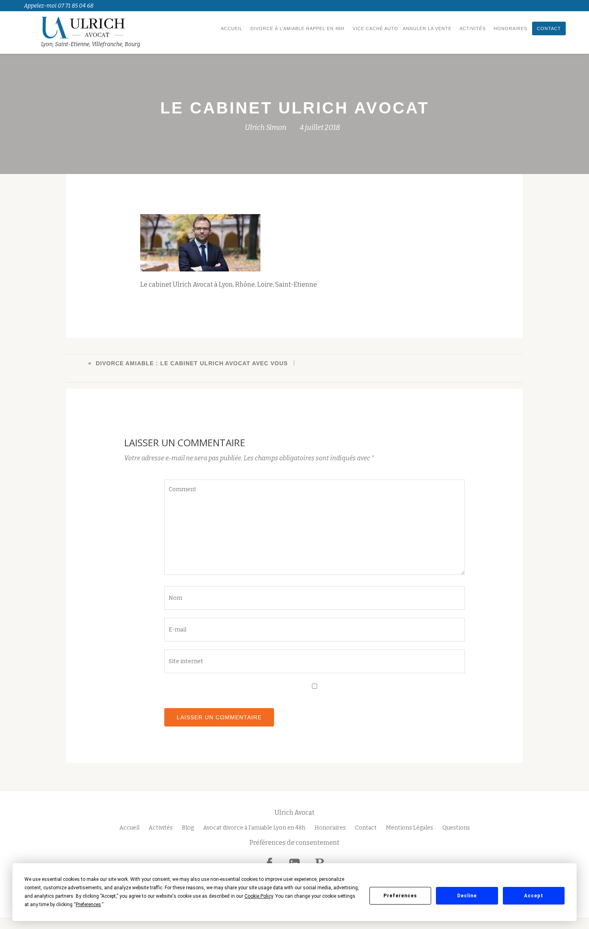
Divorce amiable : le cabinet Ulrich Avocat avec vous (192, 363)
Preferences (400, 896)
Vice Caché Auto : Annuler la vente (402, 28)
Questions (456, 827)
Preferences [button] (88, 904)
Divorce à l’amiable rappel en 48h (297, 28)
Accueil (231, 28)
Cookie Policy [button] (258, 896)
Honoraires (510, 28)
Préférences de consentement (294, 842)
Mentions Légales (409, 827)
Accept (533, 896)
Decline (467, 896)
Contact (549, 28)
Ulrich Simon (265, 127)
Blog (188, 827)
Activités (473, 28)
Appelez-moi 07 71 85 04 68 (58, 5)
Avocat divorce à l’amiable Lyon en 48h (254, 827)
